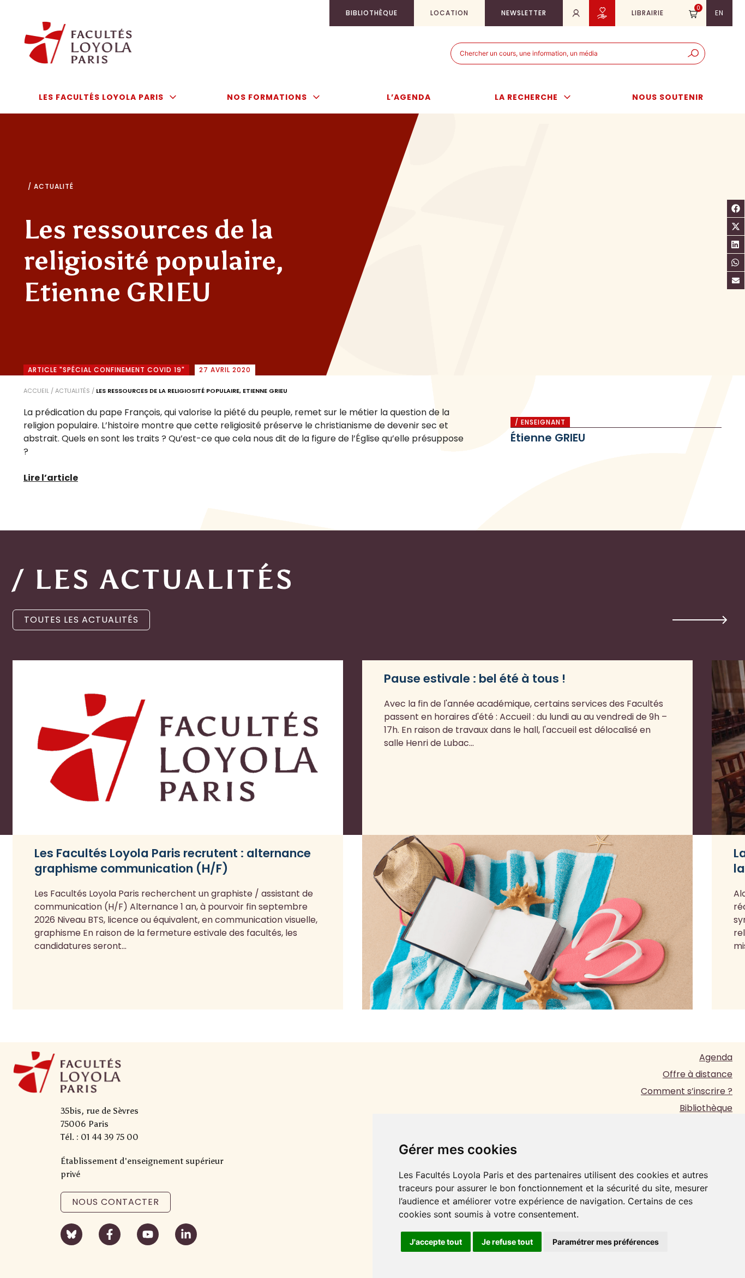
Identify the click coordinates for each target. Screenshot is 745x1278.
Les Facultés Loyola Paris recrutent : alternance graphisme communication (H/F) (172, 861)
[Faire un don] (602, 13)
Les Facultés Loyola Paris (101, 97)
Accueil (36, 390)
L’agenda (409, 97)
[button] (699, 620)
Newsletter (523, 12)
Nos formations (267, 97)
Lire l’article (50, 477)
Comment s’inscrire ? (686, 1091)
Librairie (648, 12)
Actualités (72, 390)
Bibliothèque (372, 12)
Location (449, 12)
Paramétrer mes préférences (605, 1241)
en (719, 12)
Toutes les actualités (81, 619)
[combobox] (566, 53)
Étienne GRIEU (547, 437)
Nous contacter (115, 1202)
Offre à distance (697, 1074)
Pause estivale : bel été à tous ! (475, 678)
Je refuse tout (507, 1241)
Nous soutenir (668, 97)
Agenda (715, 1057)
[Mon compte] (576, 13)
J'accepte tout (436, 1241)
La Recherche (526, 97)
